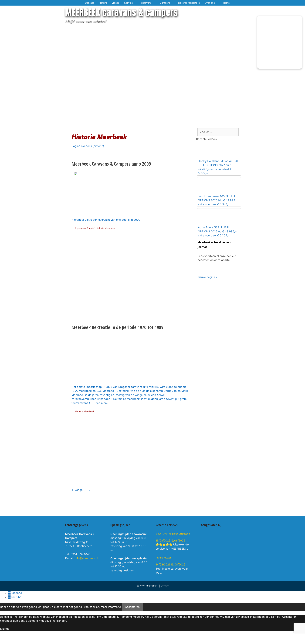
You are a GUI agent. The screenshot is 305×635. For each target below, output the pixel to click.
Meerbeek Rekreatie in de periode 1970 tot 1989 (117, 327)
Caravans (146, 2)
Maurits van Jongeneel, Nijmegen (173, 533)
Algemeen (80, 228)
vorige (77, 489)
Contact (89, 2)
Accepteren (132, 606)
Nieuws (102, 2)
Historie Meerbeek (105, 228)
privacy (164, 586)
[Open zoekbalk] (236, 3)
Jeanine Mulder (163, 557)
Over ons (210, 2)
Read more (101, 403)
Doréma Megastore (189, 2)
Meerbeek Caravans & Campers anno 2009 (111, 163)
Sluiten (4, 628)
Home (226, 2)
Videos (115, 2)
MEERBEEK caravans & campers (121, 12)
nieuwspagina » (207, 277)
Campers (165, 2)
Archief (90, 228)
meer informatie (111, 606)
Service (128, 2)
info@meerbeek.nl (86, 558)
